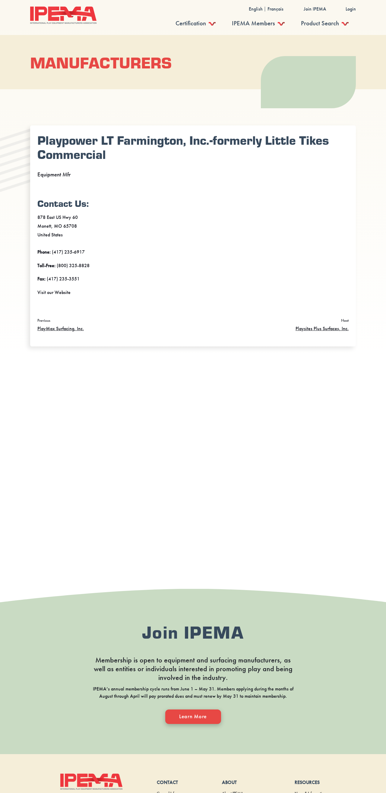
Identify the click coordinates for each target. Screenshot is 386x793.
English (256, 9)
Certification (191, 23)
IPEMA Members (253, 23)
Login (351, 9)
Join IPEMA (315, 9)
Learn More (193, 716)
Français (275, 9)
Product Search (320, 23)
